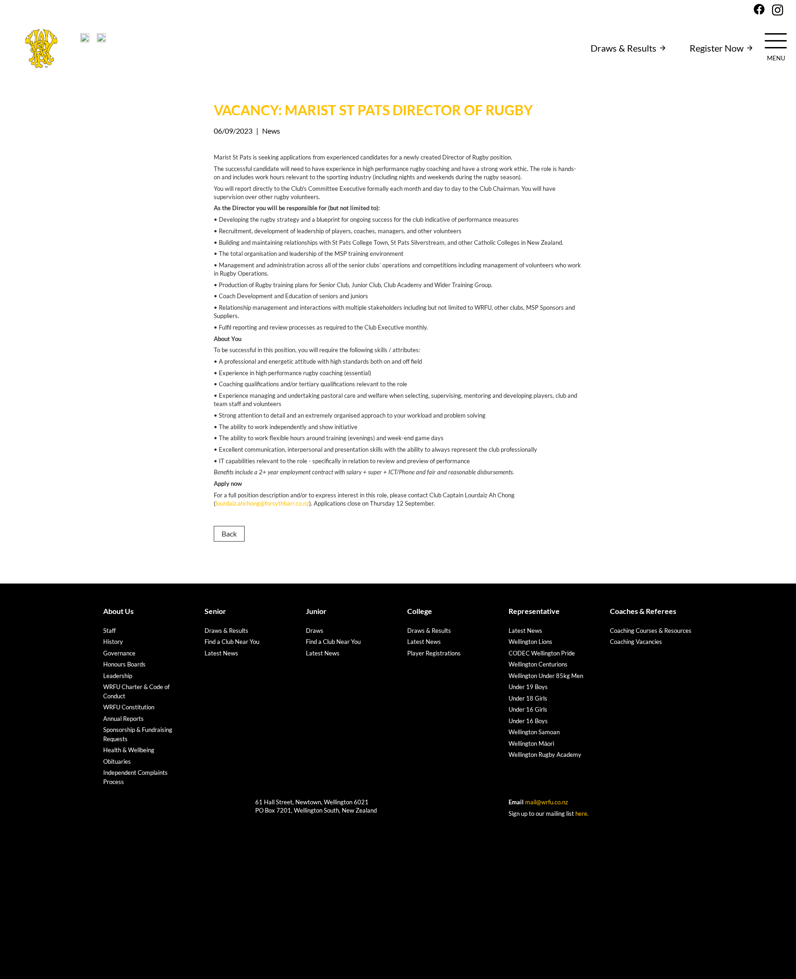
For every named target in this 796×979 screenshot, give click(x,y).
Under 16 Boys (528, 721)
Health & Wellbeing (128, 750)
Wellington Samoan (534, 732)
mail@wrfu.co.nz (546, 802)
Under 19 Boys (528, 686)
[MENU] (776, 40)
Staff (109, 630)
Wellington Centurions (538, 664)
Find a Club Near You (232, 641)
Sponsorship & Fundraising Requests (137, 734)
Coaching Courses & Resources (650, 630)
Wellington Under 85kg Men (546, 675)
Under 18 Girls (528, 698)
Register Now (716, 47)
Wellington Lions (530, 641)
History (113, 641)
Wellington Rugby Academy (545, 754)
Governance (119, 653)
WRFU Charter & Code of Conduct (136, 691)
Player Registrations (434, 653)
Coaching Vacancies (636, 641)
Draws (314, 630)
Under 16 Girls (528, 709)
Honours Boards (124, 664)
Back (229, 533)
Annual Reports (123, 718)
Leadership (117, 675)
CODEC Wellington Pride (542, 653)
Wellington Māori (531, 743)
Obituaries (117, 761)
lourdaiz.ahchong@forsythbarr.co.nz (262, 503)
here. (582, 813)
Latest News (221, 653)
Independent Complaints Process (135, 777)
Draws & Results (623, 47)
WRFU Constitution (128, 707)
